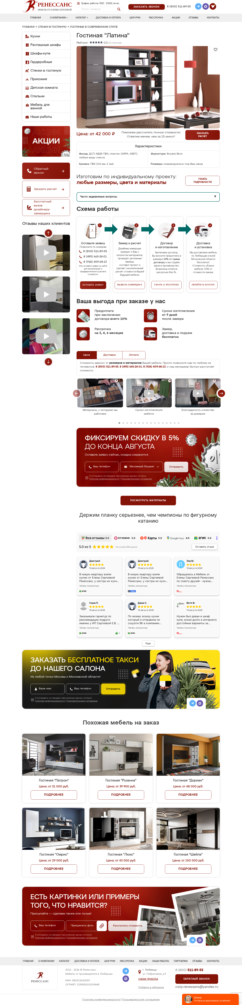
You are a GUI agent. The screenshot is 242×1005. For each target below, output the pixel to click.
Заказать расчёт (203, 135)
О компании (58, 18)
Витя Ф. (191, 602)
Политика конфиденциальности (101, 999)
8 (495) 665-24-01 (178, 2)
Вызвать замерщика (129, 285)
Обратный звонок (196, 979)
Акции (176, 18)
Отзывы (193, 18)
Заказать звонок (147, 7)
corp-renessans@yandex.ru (196, 987)
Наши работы (41, 117)
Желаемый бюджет (142, 466)
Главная (35, 18)
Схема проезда (148, 979)
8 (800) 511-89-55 (179, 6)
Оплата (134, 355)
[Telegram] (198, 7)
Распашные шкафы (45, 45)
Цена (86, 355)
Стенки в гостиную (52, 27)
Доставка (109, 355)
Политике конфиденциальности (104, 479)
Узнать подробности (203, 180)
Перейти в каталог (203, 285)
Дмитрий (143, 560)
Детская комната (44, 87)
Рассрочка (156, 18)
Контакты (213, 18)
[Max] (205, 7)
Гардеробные (41, 62)
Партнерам (181, 961)
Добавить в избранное (151, 987)
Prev (48, 233)
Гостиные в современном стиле (94, 27)
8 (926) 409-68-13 (178, 11)
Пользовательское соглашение (141, 999)
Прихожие (38, 79)
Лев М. (190, 560)
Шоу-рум (135, 18)
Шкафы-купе (40, 53)
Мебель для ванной (40, 106)
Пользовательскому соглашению (136, 479)
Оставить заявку (93, 285)
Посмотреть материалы (148, 500)
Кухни (35, 36)
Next (48, 362)
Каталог (81, 18)
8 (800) (189, 970)
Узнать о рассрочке (166, 285)
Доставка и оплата (108, 18)
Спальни (37, 96)
